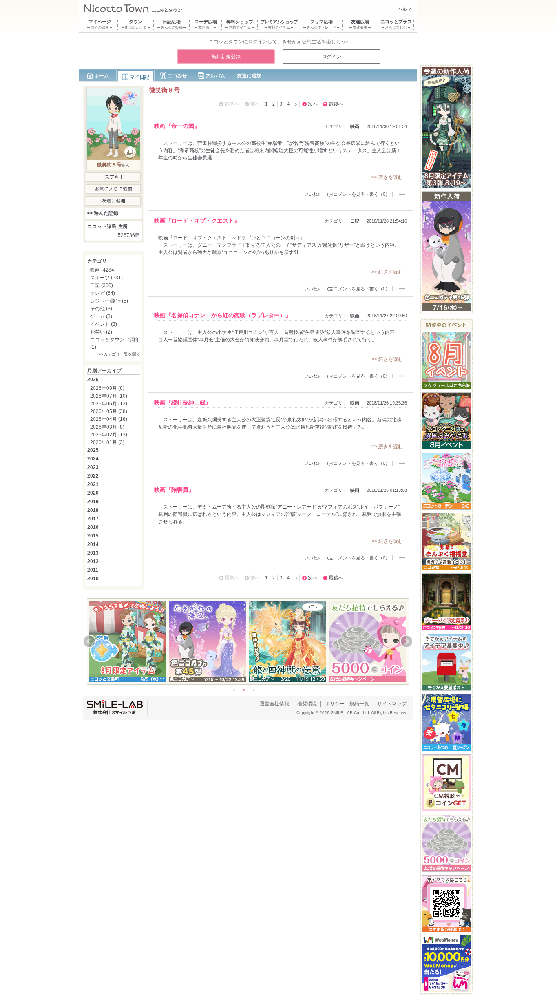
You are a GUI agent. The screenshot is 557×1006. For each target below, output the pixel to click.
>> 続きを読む (387, 177)
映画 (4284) (103, 270)
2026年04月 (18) (108, 419)
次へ (313, 104)
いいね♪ (312, 194)
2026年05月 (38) (108, 411)
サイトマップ (392, 704)
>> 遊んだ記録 (102, 213)
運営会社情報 (274, 704)
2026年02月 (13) (108, 435)
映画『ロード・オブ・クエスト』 (197, 220)
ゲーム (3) (101, 316)
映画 (354, 126)
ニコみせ (177, 76)
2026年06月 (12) (108, 404)
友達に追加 (249, 76)
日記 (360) (101, 285)
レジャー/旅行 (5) (109, 301)
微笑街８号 (109, 165)
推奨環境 (307, 704)
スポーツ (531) (106, 278)
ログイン (331, 57)
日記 (354, 221)
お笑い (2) (101, 332)
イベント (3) (103, 324)
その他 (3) (101, 309)
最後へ (336, 104)
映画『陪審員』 (174, 489)
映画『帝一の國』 (177, 126)
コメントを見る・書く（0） (362, 194)
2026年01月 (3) (107, 442)
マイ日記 (139, 77)
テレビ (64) (102, 293)
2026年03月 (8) (107, 427)
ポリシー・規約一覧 (347, 704)
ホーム (101, 76)
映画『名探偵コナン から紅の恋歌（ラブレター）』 (222, 315)
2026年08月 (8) (107, 388)
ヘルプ (404, 9)
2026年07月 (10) (108, 396)
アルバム (215, 76)
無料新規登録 (226, 57)
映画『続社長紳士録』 (182, 402)
